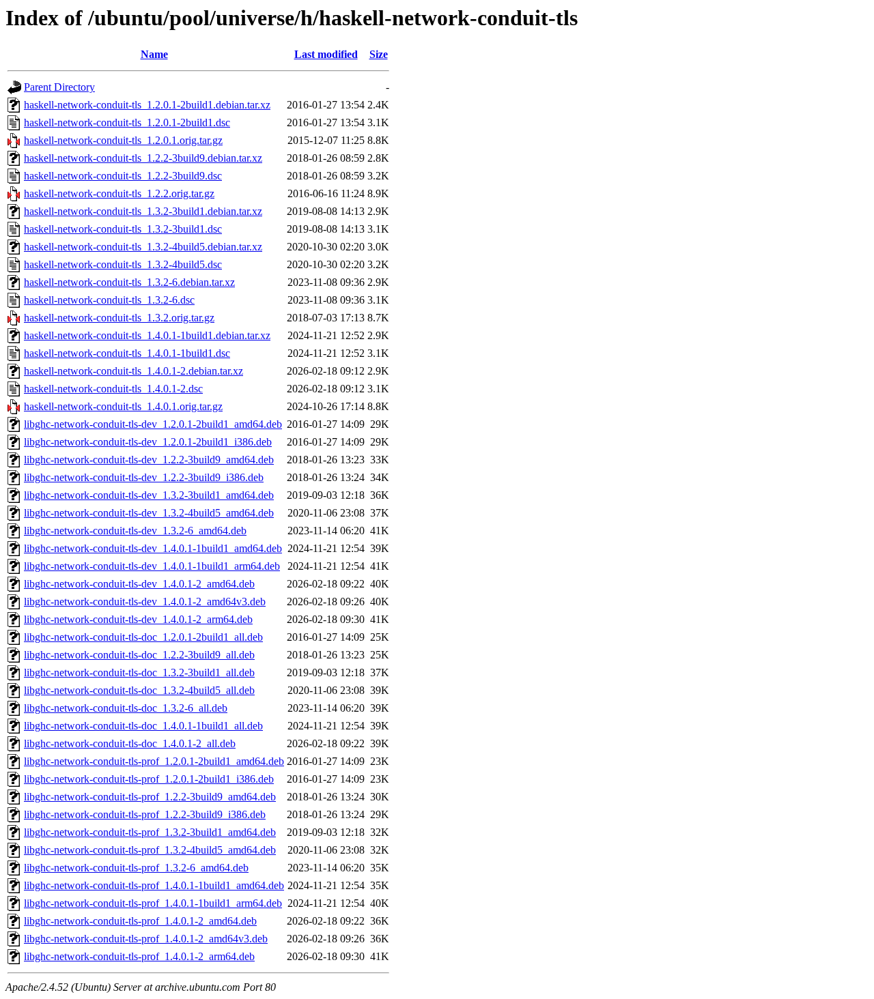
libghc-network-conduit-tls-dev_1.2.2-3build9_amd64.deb (149, 459)
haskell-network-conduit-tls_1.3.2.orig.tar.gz (119, 317)
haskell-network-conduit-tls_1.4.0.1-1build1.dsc (127, 353)
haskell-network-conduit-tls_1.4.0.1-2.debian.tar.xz (133, 371)
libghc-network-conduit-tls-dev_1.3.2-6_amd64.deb (135, 530)
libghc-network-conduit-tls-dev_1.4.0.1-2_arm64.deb (138, 619)
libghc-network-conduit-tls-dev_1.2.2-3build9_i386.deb (144, 477)
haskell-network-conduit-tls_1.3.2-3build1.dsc (123, 229)
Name (154, 54)
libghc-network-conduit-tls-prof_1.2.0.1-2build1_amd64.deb (154, 761)
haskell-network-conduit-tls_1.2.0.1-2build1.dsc (127, 122)
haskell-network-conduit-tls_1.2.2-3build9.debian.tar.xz (143, 158)
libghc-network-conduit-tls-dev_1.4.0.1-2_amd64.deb (139, 584)
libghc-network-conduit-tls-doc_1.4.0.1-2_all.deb (130, 743)
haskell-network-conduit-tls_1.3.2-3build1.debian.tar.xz (143, 211)
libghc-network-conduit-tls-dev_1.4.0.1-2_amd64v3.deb (145, 601)
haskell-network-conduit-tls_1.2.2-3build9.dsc (123, 176)
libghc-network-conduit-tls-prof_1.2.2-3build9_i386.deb (145, 814)
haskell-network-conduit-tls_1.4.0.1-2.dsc (113, 388)
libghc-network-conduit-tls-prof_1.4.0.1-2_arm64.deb (139, 956)
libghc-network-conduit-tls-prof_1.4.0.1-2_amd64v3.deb (146, 938)
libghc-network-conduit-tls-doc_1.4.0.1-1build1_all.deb (143, 726)
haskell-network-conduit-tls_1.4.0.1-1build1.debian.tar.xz (147, 335)
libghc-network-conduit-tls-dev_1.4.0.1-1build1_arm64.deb (152, 566)
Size (378, 54)
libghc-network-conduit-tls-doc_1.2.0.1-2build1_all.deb (143, 637)
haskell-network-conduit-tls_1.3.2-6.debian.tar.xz (129, 282)
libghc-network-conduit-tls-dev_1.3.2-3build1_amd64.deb (149, 495)
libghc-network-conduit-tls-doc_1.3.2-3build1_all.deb (139, 672)
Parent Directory (59, 87)
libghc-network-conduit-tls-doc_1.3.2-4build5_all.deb (139, 690)
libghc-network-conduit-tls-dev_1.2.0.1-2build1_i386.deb (148, 442)
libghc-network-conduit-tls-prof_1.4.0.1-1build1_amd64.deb (154, 885)
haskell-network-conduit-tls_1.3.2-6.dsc (109, 300)
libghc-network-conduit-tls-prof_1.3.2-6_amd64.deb (136, 867)
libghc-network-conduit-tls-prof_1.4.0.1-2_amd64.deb (140, 921)
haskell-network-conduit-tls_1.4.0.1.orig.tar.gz (123, 406)
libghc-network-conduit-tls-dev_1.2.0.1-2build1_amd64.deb (153, 424)
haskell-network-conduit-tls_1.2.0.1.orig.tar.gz (123, 140)
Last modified (326, 54)
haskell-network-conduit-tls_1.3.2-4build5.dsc (123, 264)
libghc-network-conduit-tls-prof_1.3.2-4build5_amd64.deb (150, 850)
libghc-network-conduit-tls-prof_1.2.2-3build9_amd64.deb (150, 796)
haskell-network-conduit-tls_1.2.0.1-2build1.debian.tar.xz (147, 105)
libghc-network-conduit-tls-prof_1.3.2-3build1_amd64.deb (150, 832)
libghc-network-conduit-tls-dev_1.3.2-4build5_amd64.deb (149, 513)
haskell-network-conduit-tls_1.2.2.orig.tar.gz (119, 193)
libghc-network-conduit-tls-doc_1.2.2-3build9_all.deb (139, 655)
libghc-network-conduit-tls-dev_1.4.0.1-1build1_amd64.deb (153, 548)
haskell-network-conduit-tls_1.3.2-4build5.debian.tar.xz (143, 246)
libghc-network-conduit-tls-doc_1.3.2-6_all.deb (125, 708)
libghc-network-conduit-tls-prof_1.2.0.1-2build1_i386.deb (149, 779)
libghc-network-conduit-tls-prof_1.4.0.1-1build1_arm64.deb (153, 903)
